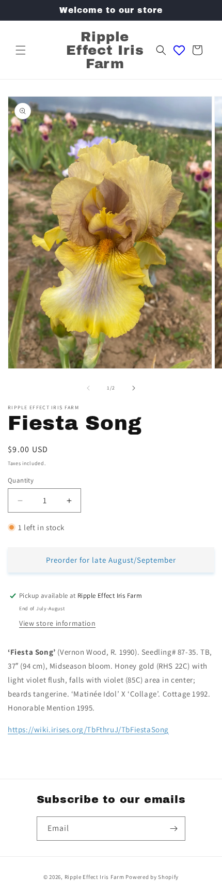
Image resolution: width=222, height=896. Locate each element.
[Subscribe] (173, 828)
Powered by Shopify (152, 876)
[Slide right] (133, 388)
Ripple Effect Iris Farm (94, 876)
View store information (57, 623)
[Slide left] (88, 388)
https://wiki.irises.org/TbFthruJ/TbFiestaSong (88, 729)
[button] (20, 50)
